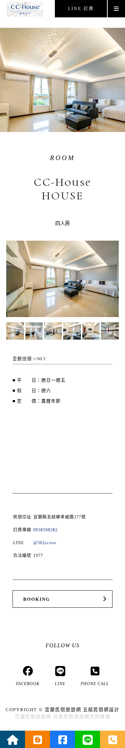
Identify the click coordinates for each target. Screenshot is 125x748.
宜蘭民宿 (55, 709)
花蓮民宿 (25, 716)
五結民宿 (93, 709)
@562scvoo (44, 542)
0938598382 (45, 529)
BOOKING (36, 599)
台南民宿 (63, 716)
